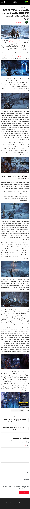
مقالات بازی (12, 502)
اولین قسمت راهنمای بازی (16, 41)
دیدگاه (27, 446)
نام (28, 465)
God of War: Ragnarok (17, 410)
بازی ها (21, 7)
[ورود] (4, 2)
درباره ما (25, 502)
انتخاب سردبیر (16, 7)
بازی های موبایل (14, 504)
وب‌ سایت (26, 479)
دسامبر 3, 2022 (8, 22)
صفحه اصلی (26, 7)
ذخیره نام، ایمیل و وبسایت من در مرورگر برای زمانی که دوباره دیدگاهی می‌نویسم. (16, 487)
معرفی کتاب (6, 502)
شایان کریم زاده (18, 22)
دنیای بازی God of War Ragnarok (14, 56)
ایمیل (27, 472)
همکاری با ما (19, 502)
